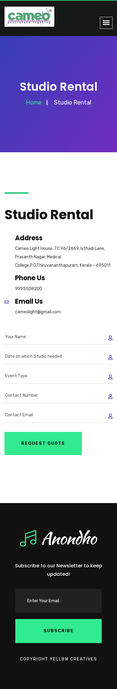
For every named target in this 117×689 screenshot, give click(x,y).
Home (34, 102)
